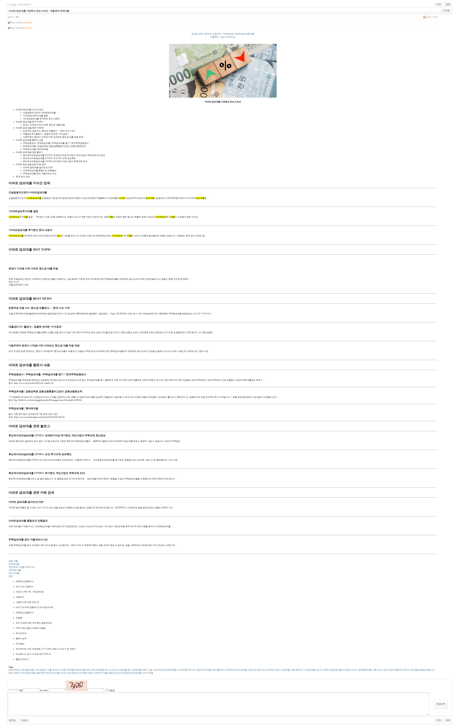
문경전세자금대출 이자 (135, 673)
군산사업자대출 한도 (393, 670)
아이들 (150, 673)
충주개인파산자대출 (50, 673)
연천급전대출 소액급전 (340, 670)
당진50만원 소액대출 (19, 670)
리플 (38, 673)
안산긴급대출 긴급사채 (245, 670)
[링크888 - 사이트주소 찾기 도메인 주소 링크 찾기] (12, 720)
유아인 (55, 670)
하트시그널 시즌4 (149, 670)
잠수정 (120, 673)
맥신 (106, 670)
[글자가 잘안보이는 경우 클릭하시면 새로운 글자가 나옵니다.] (76, 685)
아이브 (63, 673)
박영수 (91, 673)
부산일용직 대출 (44, 670)
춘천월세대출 (365, 670)
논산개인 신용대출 (118, 670)
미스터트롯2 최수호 (185, 670)
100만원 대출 (15, 570)
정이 (129, 670)
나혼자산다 (377, 670)
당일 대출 (13, 561)
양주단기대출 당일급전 (106, 673)
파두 (88, 670)
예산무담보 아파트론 (77, 673)
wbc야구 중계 (322, 670)
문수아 (407, 670)
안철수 (32, 670)
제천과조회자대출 (167, 670)
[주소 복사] (446, 10)
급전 (11, 576)
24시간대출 (14, 573)
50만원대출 (14, 564)
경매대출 (136, 670)
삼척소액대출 (97, 670)
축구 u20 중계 (227, 670)
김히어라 (261, 670)
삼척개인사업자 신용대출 (278, 670)
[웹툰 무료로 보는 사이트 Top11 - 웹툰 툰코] (24, 720)
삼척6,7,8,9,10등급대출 (24, 673)
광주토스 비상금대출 (305, 670)
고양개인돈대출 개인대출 (208, 670)
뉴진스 (355, 670)
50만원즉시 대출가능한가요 (22, 567)
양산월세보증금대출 (420, 670)
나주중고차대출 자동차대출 (72, 670)
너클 (292, 670)
